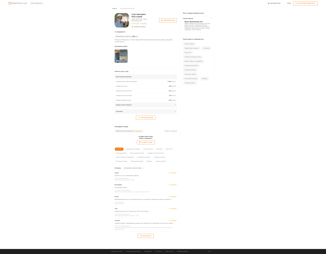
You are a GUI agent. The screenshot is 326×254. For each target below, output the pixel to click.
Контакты (159, 251)
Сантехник (206, 48)
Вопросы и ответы (116, 251)
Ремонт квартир (189, 43)
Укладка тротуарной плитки (193, 56)
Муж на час (188, 52)
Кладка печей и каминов (192, 48)
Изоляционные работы (191, 65)
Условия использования (133, 251)
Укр (209, 251)
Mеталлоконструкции (191, 78)
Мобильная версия (182, 251)
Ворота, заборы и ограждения (193, 61)
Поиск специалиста (36, 3)
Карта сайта (169, 251)
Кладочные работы (190, 69)
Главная (114, 8)
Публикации (148, 251)
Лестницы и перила (190, 74)
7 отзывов (143, 23)
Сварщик (204, 78)
